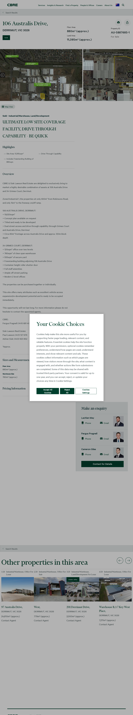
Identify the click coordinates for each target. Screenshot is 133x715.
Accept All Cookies (47, 391)
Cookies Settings (86, 391)
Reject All (67, 391)
